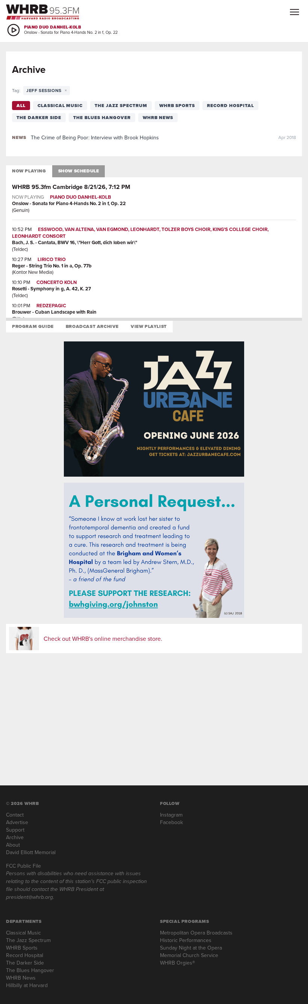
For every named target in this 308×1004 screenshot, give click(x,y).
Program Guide (33, 326)
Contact (15, 814)
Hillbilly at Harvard (27, 985)
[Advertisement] (154, 711)
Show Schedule (78, 171)
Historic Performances (185, 940)
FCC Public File (23, 866)
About (13, 844)
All (21, 105)
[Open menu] (294, 12)
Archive (15, 837)
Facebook (171, 822)
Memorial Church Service (189, 955)
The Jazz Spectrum (121, 105)
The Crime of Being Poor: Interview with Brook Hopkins (95, 137)
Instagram (171, 814)
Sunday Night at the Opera (191, 947)
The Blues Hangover (101, 117)
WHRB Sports (177, 105)
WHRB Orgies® (177, 962)
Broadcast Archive (92, 326)
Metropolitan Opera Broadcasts (196, 932)
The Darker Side (39, 117)
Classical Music (60, 105)
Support (15, 829)
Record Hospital (230, 105)
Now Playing (29, 171)
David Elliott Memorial (31, 852)
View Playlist (149, 326)
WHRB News (158, 117)
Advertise (17, 822)
